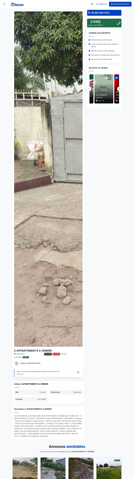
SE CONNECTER (101, 4)
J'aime (65, 354)
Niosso (19, 371)
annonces (20, 374)
